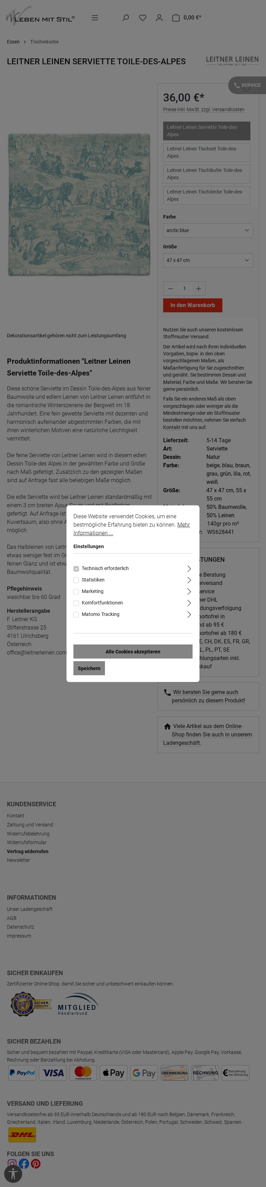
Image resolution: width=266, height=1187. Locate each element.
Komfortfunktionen (102, 602)
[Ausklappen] (189, 567)
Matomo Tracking (100, 614)
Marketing (93, 591)
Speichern (89, 668)
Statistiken (93, 579)
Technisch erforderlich (105, 568)
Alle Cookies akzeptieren (133, 651)
